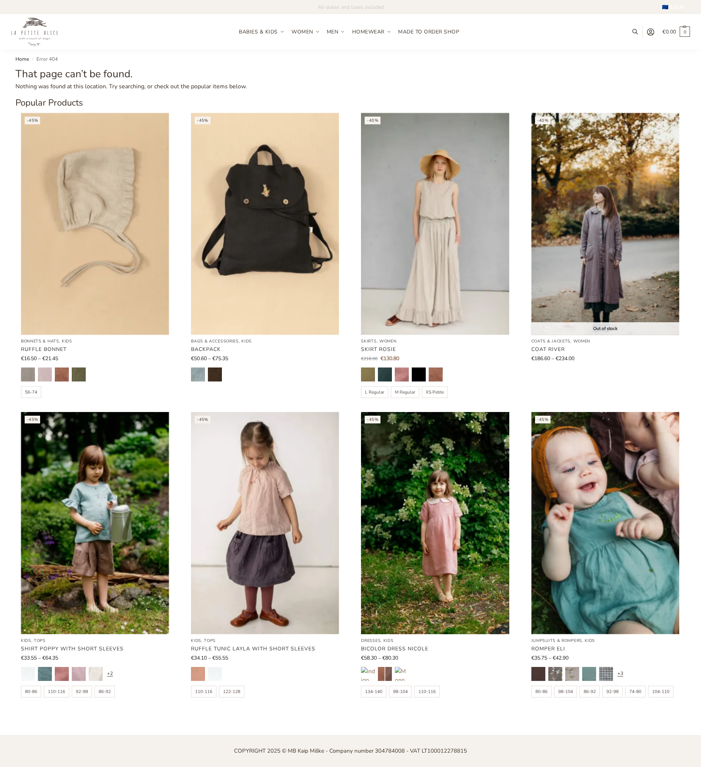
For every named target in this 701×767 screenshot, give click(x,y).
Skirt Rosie (378, 349)
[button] (676, 32)
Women (388, 341)
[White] (28, 674)
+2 (110, 673)
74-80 (635, 692)
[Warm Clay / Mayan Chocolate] (385, 674)
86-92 (105, 692)
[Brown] (538, 674)
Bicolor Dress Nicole (394, 648)
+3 (620, 673)
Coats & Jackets (551, 341)
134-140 (373, 692)
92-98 (82, 692)
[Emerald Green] (385, 374)
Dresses (370, 640)
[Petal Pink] (402, 374)
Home (22, 59)
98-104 (400, 692)
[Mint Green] (589, 674)
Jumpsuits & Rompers (556, 640)
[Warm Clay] (62, 374)
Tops (40, 640)
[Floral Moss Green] (555, 674)
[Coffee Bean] (215, 374)
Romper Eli (548, 648)
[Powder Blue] (198, 374)
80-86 (31, 692)
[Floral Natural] (572, 674)
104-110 (660, 692)
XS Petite (435, 392)
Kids (67, 341)
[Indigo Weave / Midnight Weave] (368, 674)
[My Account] (650, 32)
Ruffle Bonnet (44, 349)
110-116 (56, 692)
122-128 (231, 692)
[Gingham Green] (606, 674)
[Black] (419, 374)
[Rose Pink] (198, 674)
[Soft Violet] (79, 674)
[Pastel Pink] (45, 374)
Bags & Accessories (215, 341)
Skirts (368, 341)
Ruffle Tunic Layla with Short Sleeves (253, 648)
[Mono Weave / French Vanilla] (402, 674)
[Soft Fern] (79, 374)
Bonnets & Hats (40, 341)
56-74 (31, 392)
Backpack (206, 349)
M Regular (405, 392)
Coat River (548, 349)
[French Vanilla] (96, 674)
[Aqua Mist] (45, 674)
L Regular (374, 392)
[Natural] (28, 374)
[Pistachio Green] (368, 374)
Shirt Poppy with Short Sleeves (72, 648)
